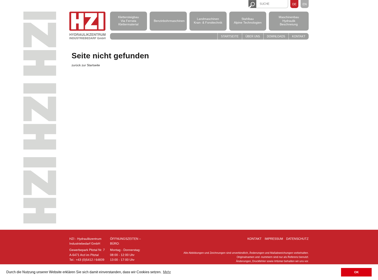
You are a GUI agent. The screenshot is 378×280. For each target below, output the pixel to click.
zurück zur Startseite (86, 65)
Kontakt (298, 36)
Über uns (252, 36)
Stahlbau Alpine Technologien (248, 20)
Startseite (230, 36)
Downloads (276, 36)
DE (294, 4)
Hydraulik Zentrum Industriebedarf (87, 26)
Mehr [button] (167, 272)
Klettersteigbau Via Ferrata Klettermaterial (128, 20)
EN (305, 4)
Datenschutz (297, 238)
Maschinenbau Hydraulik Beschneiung (289, 20)
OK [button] (356, 272)
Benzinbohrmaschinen (168, 20)
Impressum (274, 238)
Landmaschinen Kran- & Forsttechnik (208, 20)
